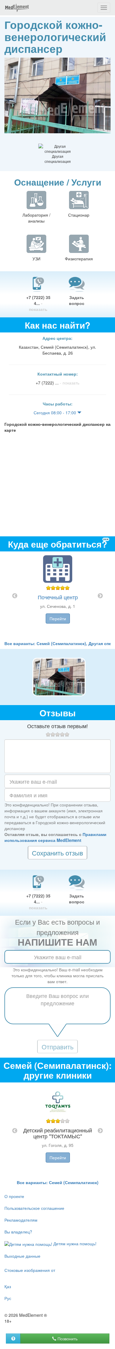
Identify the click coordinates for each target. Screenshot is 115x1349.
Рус (7, 1298)
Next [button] (100, 596)
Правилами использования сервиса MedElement (55, 837)
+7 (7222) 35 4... (38, 303)
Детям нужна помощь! (74, 1243)
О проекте (14, 1196)
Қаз (7, 1286)
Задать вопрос (76, 300)
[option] (57, 596)
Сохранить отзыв (57, 852)
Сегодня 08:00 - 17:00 (55, 412)
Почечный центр (58, 597)
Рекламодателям (20, 1220)
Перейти (58, 618)
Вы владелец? (18, 1232)
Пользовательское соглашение (34, 1208)
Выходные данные (22, 1256)
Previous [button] (15, 596)
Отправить (57, 1046)
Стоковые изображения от (29, 1270)
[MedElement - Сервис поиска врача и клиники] (16, 7)
